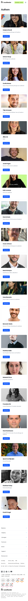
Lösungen (3, 537)
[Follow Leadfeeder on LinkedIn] (2, 571)
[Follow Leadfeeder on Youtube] (11, 571)
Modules (3, 528)
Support (3, 551)
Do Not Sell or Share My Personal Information (13, 566)
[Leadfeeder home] (7, 2)
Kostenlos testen (19, 2)
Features (3, 542)
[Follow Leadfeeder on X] (9, 571)
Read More (6, 36)
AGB (16, 560)
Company (3, 532)
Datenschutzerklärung (13, 563)
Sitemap (3, 560)
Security (3, 563)
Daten (2, 546)
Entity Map (11, 560)
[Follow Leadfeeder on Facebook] (6, 572)
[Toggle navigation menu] (25, 2)
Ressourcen (4, 556)
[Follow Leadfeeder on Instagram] (4, 572)
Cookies (22, 563)
